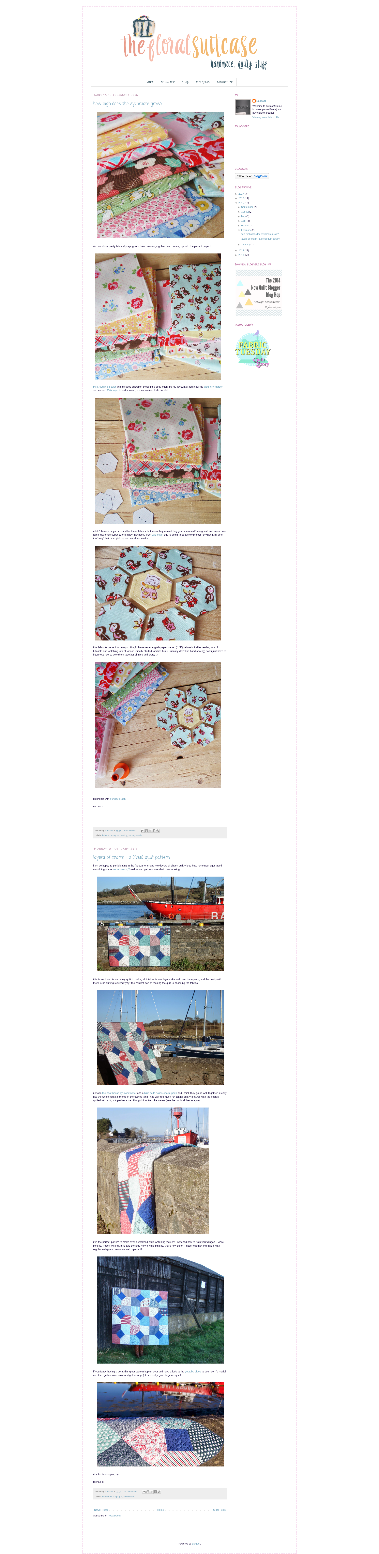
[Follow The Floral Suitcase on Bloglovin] (252, 178)
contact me (225, 82)
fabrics (105, 835)
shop (185, 82)
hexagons (114, 835)
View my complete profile (265, 117)
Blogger (196, 1543)
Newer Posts (101, 1510)
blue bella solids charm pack (160, 1093)
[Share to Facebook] (154, 831)
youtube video (193, 1371)
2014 (241, 250)
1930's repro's (113, 390)
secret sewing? (121, 869)
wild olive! (157, 534)
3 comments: (130, 830)
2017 (241, 193)
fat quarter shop (109, 1496)
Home (160, 1510)
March (245, 225)
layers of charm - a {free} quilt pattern (131, 857)
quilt (120, 1496)
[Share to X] (150, 831)
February (246, 230)
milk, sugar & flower (104, 386)
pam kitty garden (213, 386)
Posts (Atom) (114, 1515)
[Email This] (143, 831)
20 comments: (131, 1491)
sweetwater (129, 1496)
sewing (124, 835)
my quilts (203, 82)
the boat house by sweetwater (119, 1093)
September (247, 207)
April (244, 220)
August (245, 211)
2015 (241, 203)
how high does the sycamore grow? (127, 103)
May (243, 216)
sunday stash (118, 798)
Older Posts (219, 1510)
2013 (241, 255)
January (245, 244)
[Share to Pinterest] (158, 831)
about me (168, 82)
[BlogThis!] (146, 831)
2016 (241, 198)
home (149, 82)
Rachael (261, 101)
